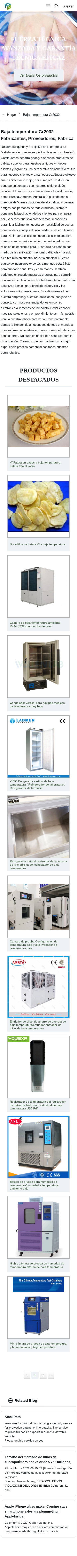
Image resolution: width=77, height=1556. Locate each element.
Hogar (11, 115)
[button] (48, 6)
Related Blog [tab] (26, 1400)
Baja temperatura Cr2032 (41, 115)
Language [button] (68, 6)
